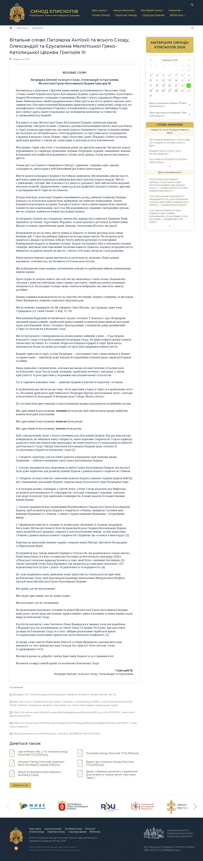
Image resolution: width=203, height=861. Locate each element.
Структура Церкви (77, 832)
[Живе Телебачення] (32, 806)
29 (182, 90)
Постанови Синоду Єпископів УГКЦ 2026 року (112, 753)
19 (163, 85)
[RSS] (16, 848)
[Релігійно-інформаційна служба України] (110, 806)
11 (157, 80)
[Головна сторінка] (11, 27)
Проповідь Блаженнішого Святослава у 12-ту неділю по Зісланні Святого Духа (169, 142)
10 (150, 80)
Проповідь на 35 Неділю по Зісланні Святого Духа (168, 160)
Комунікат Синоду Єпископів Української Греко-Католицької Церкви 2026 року (41, 763)
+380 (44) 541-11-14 (152, 850)
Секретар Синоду (56, 832)
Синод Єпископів (53, 828)
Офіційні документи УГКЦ (180, 833)
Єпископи (90, 828)
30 (188, 90)
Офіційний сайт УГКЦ (177, 830)
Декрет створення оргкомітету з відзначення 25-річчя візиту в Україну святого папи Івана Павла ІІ (112, 774)
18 (157, 85)
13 (170, 80)
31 (151, 95)
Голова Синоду (36, 832)
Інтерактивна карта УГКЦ (179, 836)
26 (163, 90)
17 (151, 85)
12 (163, 80)
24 (150, 90)
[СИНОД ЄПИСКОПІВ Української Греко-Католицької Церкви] (17, 12)
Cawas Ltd (47, 841)
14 (176, 80)
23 (188, 85)
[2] (127, 535)
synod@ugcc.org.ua (171, 850)
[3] (122, 560)
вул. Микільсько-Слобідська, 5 (159, 847)
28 (176, 90)
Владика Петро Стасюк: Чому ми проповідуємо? (165, 152)
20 (169, 85)
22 (182, 85)
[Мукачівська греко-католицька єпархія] (73, 806)
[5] (107, 635)
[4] (103, 567)
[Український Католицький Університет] (143, 806)
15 (182, 80)
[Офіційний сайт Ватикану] (177, 806)
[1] (73, 450)
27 (169, 90)
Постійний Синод (73, 828)
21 (176, 85)
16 (189, 80)
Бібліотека (95, 832)
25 (157, 90)
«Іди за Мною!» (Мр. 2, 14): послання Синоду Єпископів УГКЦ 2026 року (43, 753)
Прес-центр (35, 828)
